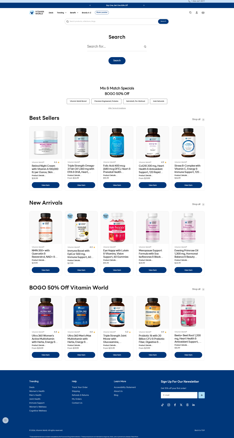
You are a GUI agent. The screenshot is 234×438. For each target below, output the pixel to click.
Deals (51, 13)
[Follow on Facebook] (175, 405)
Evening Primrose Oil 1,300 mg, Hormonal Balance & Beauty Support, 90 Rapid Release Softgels (186, 257)
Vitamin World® (38, 162)
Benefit (73, 13)
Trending (60, 13)
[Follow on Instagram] (168, 405)
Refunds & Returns (80, 395)
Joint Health (34, 399)
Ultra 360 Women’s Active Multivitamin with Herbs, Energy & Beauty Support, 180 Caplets (43, 342)
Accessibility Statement (125, 387)
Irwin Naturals (158, 101)
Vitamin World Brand (78, 101)
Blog (116, 395)
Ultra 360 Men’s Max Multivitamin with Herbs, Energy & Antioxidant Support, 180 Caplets (79, 342)
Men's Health (35, 395)
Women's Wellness (38, 407)
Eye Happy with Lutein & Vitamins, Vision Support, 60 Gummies (116, 254)
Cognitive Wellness (38, 411)
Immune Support (36, 403)
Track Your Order (80, 387)
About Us (118, 391)
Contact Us (77, 403)
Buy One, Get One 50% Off (117, 5)
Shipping (76, 391)
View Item (46, 185)
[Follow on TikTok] (162, 405)
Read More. (134, 437)
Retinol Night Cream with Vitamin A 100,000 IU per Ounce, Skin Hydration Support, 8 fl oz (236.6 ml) (45, 172)
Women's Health (36, 391)
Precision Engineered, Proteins (106, 101)
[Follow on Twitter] (181, 405)
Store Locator (101, 12)
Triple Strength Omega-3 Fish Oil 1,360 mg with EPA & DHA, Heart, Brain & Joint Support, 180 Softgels (81, 172)
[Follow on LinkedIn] (193, 405)
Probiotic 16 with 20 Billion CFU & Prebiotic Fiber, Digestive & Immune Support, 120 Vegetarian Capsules (152, 342)
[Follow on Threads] (187, 405)
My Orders (77, 399)
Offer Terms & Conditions (117, 108)
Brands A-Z (86, 13)
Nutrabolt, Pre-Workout (135, 101)
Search (163, 21)
